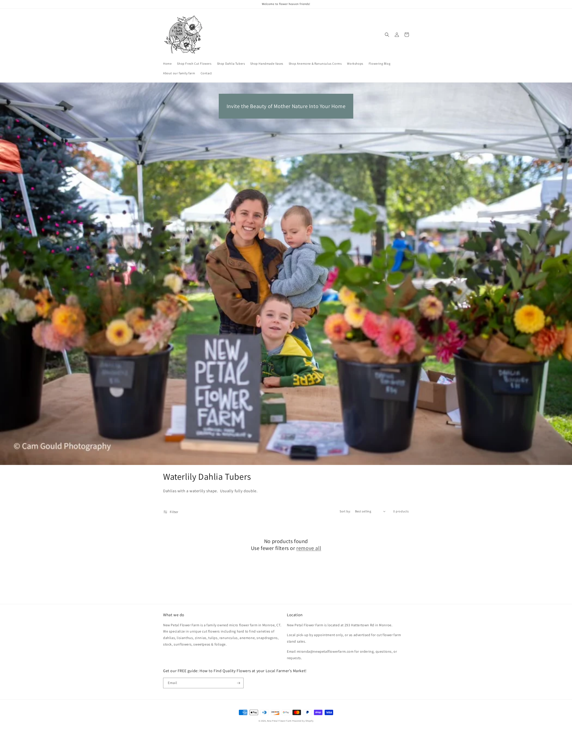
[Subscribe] (238, 683)
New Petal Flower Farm (279, 720)
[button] (387, 35)
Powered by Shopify (303, 720)
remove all (308, 548)
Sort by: (345, 511)
